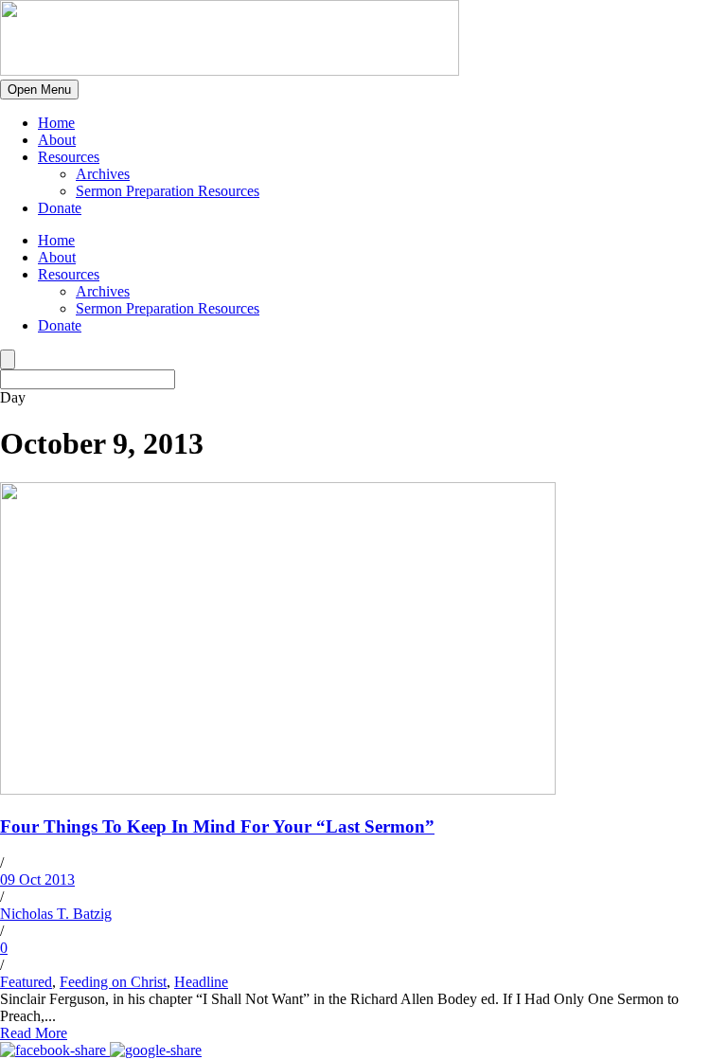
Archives (103, 174)
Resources (68, 157)
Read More (33, 1033)
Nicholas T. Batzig (56, 914)
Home (56, 123)
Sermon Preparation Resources (167, 191)
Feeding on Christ (113, 982)
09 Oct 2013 (37, 879)
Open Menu (39, 89)
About (57, 140)
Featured (26, 982)
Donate (59, 208)
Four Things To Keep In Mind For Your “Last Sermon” (217, 826)
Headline (201, 982)
